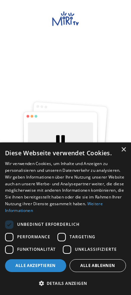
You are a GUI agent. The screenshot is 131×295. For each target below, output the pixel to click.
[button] (65, 283)
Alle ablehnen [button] (97, 265)
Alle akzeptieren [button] (35, 265)
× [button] (123, 149)
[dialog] (65, 218)
